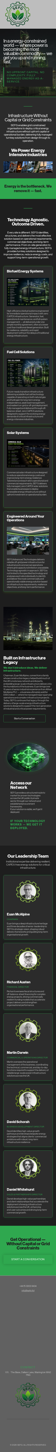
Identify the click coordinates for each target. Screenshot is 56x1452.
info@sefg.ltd (28, 1290)
